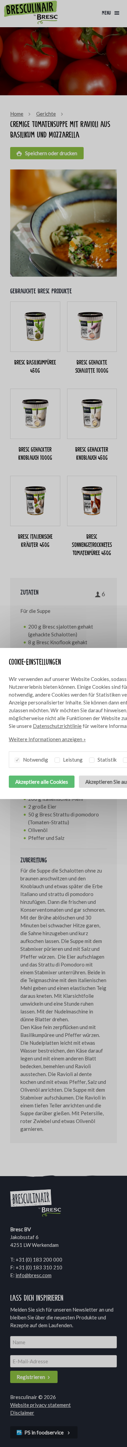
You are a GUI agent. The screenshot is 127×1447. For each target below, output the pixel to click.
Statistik (107, 760)
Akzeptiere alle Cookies (41, 782)
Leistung (72, 760)
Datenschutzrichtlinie (57, 726)
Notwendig (35, 760)
